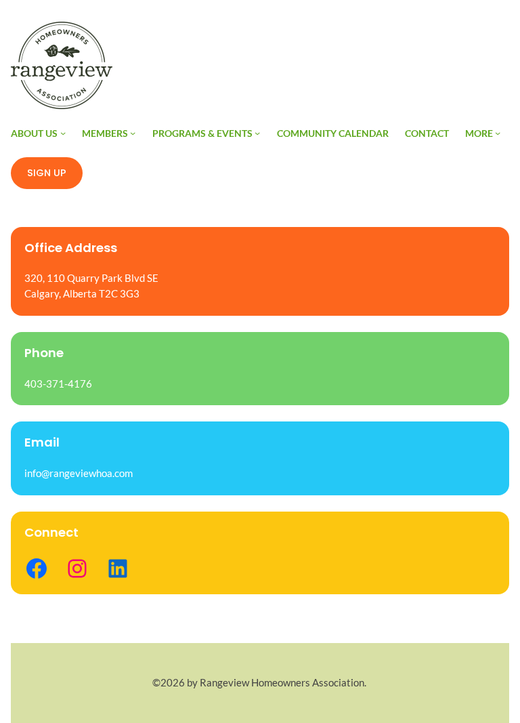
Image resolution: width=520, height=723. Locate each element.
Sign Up (46, 173)
